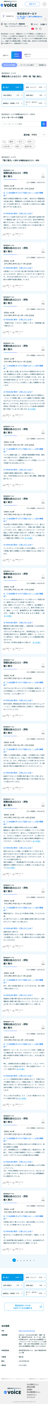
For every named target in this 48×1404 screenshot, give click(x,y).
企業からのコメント (27, 55)
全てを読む (32, 409)
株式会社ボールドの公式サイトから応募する (22, 1306)
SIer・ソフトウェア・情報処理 (14, 24)
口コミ (16, 55)
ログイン (32, 4)
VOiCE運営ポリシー (33, 1384)
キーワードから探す (27, 65)
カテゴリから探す (9, 65)
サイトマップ (31, 1397)
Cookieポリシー (32, 1394)
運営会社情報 (31, 1387)
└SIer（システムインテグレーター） (16, 26)
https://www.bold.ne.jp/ (27, 1331)
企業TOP (5, 55)
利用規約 (29, 1389)
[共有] (45, 19)
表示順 (27, 134)
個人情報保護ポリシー (33, 1392)
